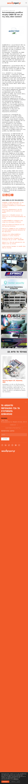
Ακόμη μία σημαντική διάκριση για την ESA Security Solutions (13, 225)
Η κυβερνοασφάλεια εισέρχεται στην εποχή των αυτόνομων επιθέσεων (12, 221)
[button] (26, 3)
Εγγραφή (5, 439)
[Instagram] (12, 445)
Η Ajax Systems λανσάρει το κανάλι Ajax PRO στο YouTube (13, 247)
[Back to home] (14, 3)
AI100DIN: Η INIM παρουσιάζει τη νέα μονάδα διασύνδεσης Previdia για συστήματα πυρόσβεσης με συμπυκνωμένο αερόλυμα (13, 205)
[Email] (19, 445)
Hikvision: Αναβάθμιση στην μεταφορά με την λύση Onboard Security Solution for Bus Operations (14, 230)
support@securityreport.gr (13, 428)
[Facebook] (2, 445)
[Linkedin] (5, 445)
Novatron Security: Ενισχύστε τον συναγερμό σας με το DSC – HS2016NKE (13, 239)
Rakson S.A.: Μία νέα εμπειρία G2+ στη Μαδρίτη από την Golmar (13, 243)
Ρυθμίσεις (13, 781)
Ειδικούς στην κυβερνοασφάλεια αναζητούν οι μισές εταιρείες (11, 234)
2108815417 (13, 425)
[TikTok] (9, 445)
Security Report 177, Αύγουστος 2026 (12, 381)
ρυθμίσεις (15, 779)
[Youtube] (16, 445)
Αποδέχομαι (5, 781)
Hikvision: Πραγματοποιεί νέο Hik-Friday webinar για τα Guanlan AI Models (12, 211)
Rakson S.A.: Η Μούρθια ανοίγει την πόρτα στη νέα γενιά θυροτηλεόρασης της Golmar (14, 216)
